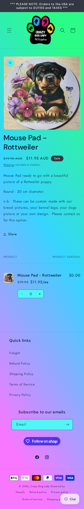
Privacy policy (59, 492)
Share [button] (12, 234)
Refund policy (37, 492)
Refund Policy (19, 363)
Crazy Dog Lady (40, 486)
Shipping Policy (21, 374)
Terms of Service (22, 384)
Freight (14, 353)
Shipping (9, 164)
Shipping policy (56, 499)
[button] (9, 30)
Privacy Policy (20, 394)
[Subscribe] (67, 424)
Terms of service (32, 499)
